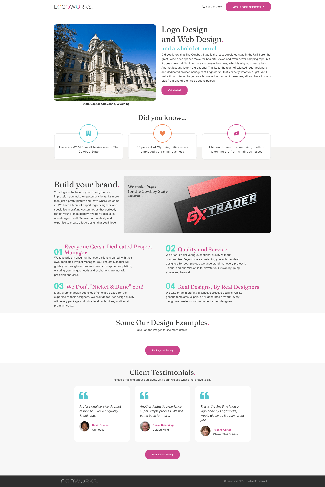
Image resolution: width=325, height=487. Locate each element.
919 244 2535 (214, 6)
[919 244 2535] (203, 6)
